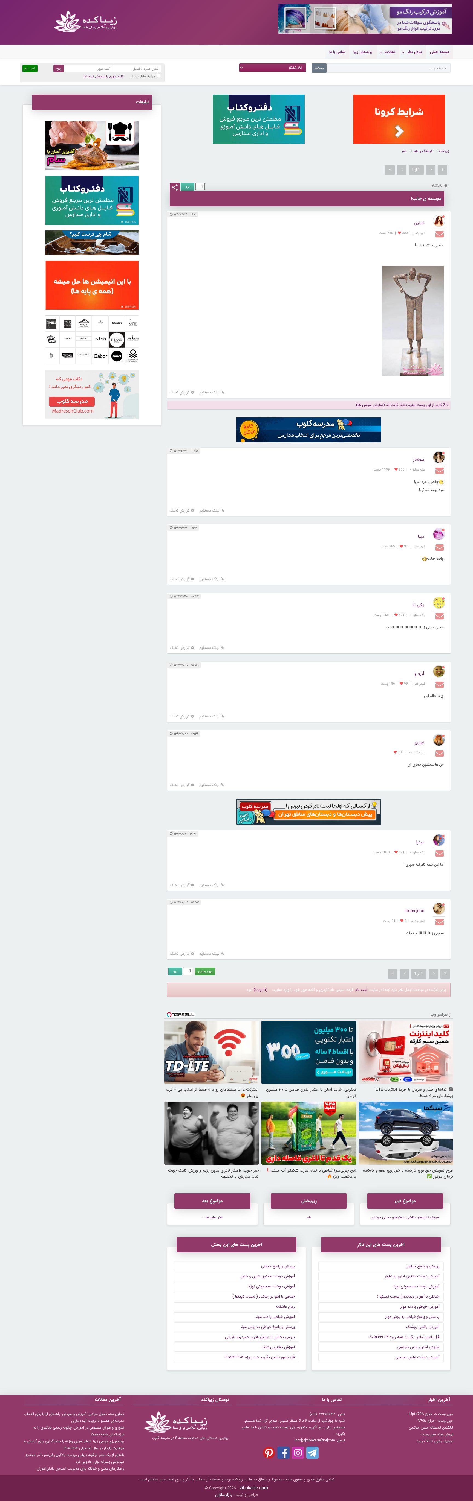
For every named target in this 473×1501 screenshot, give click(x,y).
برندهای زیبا (363, 52)
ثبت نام (361, 990)
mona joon (414, 911)
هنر (404, 151)
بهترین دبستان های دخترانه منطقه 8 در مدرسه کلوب (190, 1438)
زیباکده (444, 151)
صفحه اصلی (439, 52)
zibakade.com (254, 1488)
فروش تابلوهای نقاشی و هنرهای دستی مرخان (405, 1217)
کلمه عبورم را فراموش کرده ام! (103, 76)
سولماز (418, 459)
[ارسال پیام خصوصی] (440, 233)
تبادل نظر (414, 52)
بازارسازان (223, 1494)
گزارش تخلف (180, 392)
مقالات (390, 52)
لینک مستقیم (209, 392)
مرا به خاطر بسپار (143, 76)
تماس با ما (337, 52)
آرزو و (419, 673)
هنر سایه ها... (212, 1217)
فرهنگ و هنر (422, 151)
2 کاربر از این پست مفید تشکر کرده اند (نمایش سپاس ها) (400, 405)
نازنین (419, 223)
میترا (420, 842)
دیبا (421, 536)
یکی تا (418, 605)
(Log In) (260, 990)
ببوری (419, 742)
